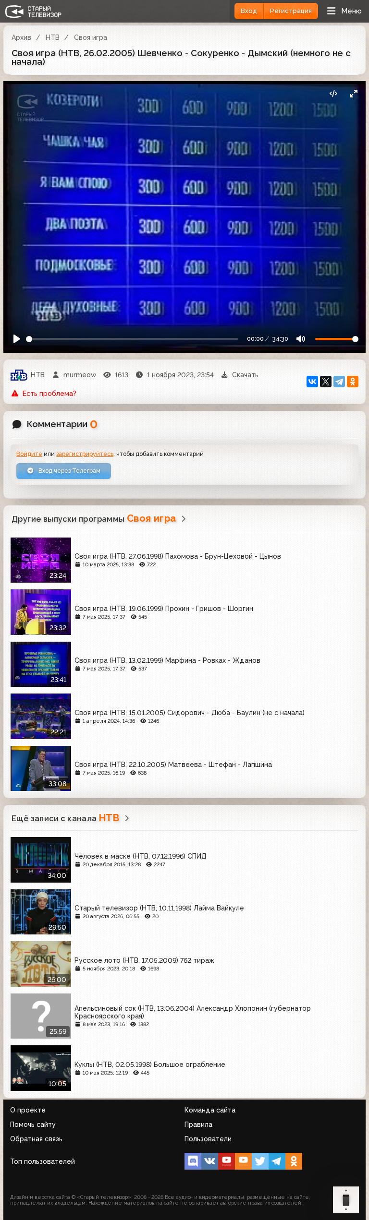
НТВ (53, 37)
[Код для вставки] (333, 93)
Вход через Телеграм (68, 470)
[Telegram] (339, 381)
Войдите (29, 453)
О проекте (28, 1110)
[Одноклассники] (352, 381)
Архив (21, 37)
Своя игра (90, 37)
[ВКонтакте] (312, 381)
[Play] (17, 339)
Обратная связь (36, 1139)
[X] (326, 381)
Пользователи (208, 1139)
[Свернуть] (353, 93)
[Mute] (300, 339)
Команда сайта (209, 1110)
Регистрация (291, 10)
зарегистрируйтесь (84, 453)
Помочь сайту (33, 1124)
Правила (198, 1124)
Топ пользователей (42, 1161)
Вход (249, 10)
